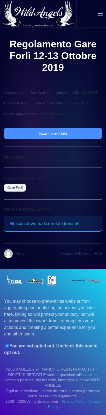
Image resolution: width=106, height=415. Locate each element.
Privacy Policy (73, 401)
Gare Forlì (15, 188)
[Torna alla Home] (38, 13)
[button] (100, 13)
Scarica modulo (53, 133)
